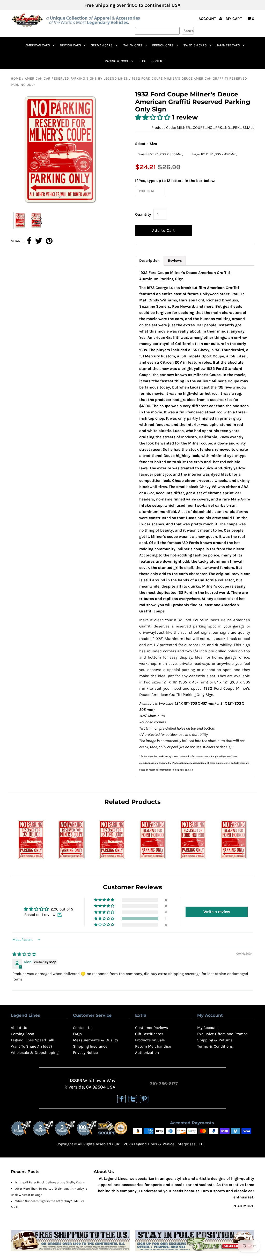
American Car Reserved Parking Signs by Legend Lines (76, 78)
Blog (142, 61)
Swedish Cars (195, 45)
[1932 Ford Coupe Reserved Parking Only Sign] (112, 860)
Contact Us (83, 1027)
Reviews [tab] (175, 260)
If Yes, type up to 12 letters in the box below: (175, 180)
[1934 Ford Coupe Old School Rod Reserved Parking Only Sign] (234, 860)
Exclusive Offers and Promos (222, 1034)
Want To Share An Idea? (31, 1046)
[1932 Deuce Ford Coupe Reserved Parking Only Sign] (31, 860)
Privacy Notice (85, 1052)
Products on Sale (150, 1040)
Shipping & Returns (215, 1040)
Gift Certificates (149, 1034)
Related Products (132, 802)
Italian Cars (132, 45)
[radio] (160, 154)
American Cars (37, 45)
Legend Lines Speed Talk (32, 1040)
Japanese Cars (228, 45)
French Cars (162, 45)
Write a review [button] (216, 911)
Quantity (143, 214)
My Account (207, 1027)
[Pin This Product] (49, 241)
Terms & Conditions (215, 1046)
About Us (19, 1027)
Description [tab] (149, 260)
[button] (153, 117)
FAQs (77, 1034)
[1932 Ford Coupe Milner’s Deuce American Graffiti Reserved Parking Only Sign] (71, 860)
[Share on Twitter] (38, 241)
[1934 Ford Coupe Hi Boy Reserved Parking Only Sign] (153, 860)
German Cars (102, 45)
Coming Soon (22, 1034)
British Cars (70, 45)
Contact (158, 61)
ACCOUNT (207, 18)
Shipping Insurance (90, 1046)
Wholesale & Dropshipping (34, 1052)
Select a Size (146, 144)
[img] (24, 954)
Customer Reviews (151, 1027)
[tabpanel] (194, 521)
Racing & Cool (117, 61)
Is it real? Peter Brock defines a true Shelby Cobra (49, 1182)
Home (16, 78)
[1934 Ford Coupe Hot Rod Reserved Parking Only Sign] (193, 860)
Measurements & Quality (95, 1040)
